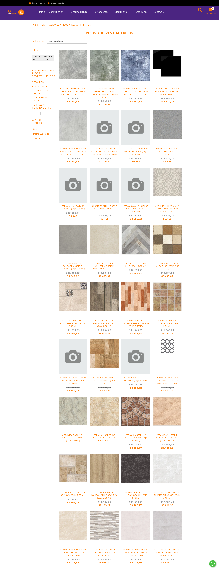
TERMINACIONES (49, 24)
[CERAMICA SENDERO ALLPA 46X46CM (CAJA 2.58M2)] (167, 296)
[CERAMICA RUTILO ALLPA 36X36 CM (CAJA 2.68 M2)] (73, 468)
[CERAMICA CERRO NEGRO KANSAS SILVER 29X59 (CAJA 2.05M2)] (167, 525)
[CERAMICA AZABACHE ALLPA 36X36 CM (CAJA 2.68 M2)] (135, 468)
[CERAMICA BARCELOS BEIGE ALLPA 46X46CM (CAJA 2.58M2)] (104, 411)
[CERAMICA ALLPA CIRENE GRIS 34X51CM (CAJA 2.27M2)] (104, 185)
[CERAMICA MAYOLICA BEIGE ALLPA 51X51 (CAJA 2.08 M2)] (73, 296)
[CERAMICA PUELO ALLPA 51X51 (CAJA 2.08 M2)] (135, 240)
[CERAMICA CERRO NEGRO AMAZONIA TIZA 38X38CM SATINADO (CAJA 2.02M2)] (73, 125)
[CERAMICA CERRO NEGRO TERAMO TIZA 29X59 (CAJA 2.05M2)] (167, 468)
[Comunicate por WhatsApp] (212, 563)
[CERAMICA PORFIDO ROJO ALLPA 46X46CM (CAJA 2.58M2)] (73, 356)
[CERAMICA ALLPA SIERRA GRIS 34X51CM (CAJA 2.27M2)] (167, 124)
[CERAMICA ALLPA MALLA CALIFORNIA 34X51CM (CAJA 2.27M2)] (167, 182)
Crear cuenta (39, 2)
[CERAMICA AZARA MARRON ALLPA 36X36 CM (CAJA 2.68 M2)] (104, 468)
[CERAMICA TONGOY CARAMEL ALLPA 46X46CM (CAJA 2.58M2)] (135, 296)
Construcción (56, 11)
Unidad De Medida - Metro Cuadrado (42, 58)
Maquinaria (121, 11)
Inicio (42, 11)
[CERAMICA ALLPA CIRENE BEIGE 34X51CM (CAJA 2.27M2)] (135, 185)
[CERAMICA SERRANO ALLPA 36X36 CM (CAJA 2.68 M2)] (135, 411)
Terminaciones (79, 11)
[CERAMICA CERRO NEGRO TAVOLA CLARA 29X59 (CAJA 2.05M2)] (104, 525)
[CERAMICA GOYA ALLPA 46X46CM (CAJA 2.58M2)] (135, 356)
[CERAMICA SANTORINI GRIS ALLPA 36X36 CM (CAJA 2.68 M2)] (167, 411)
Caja (35, 129)
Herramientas (101, 11)
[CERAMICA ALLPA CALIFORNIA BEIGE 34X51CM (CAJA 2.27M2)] (104, 239)
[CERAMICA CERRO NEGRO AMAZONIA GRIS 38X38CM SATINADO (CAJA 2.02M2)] (104, 127)
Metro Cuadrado (41, 133)
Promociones (140, 11)
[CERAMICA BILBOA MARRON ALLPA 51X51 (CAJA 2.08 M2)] (104, 296)
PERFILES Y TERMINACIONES (41, 106)
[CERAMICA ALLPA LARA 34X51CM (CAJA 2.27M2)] (73, 185)
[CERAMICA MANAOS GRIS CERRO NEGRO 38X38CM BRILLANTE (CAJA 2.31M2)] (73, 64)
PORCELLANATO (41, 86)
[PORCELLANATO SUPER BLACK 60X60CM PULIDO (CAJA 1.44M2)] (167, 63)
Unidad (36, 138)
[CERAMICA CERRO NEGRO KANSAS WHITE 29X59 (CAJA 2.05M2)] (135, 525)
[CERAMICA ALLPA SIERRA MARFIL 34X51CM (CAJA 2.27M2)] (135, 127)
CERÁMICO (38, 82)
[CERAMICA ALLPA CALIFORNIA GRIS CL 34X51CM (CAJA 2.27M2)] (73, 239)
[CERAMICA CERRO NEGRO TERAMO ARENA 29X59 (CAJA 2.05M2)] (73, 525)
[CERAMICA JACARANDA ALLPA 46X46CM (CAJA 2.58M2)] (104, 353)
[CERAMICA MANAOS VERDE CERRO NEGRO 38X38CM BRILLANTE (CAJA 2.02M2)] (104, 65)
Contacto (159, 11)
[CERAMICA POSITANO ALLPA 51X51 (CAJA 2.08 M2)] (167, 239)
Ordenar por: (39, 41)
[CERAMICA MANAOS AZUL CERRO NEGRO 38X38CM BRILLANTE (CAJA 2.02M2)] (135, 65)
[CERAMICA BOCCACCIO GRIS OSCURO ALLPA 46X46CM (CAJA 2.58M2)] (167, 346)
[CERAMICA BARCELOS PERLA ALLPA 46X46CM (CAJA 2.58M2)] (73, 411)
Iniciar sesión (58, 2)
